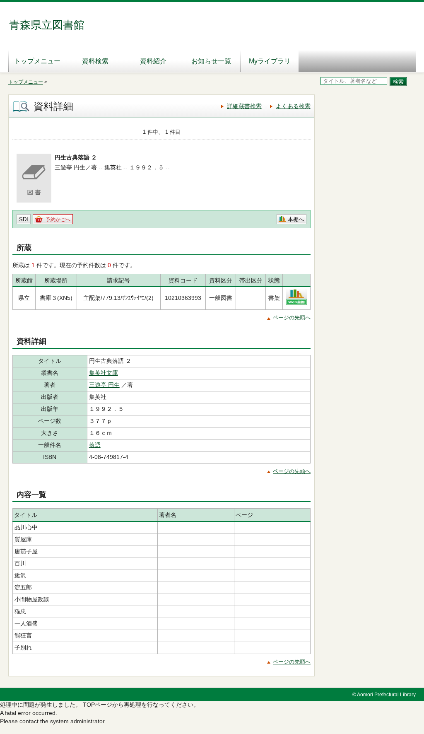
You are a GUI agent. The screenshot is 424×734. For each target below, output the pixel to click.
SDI (23, 219)
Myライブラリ (270, 61)
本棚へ (296, 219)
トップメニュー (37, 61)
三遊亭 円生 (104, 384)
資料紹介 (153, 61)
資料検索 (95, 61)
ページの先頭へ (292, 317)
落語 (95, 445)
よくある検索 (293, 106)
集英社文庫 (103, 372)
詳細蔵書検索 (244, 106)
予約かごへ (58, 219)
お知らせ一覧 (211, 61)
